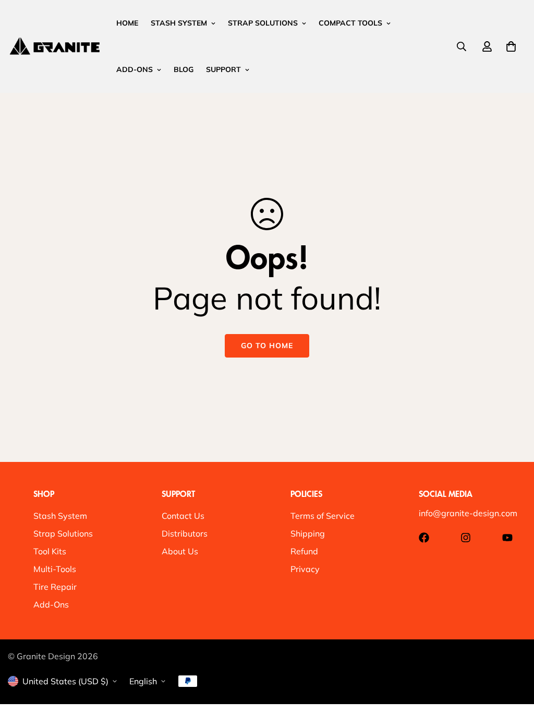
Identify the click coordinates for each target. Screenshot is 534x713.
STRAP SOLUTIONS (263, 23)
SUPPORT (223, 69)
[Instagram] (465, 537)
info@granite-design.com (468, 513)
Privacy (305, 569)
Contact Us (183, 515)
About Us (180, 551)
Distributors (185, 533)
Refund (304, 551)
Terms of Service (322, 515)
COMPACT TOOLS (350, 23)
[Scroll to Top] (514, 656)
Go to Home (267, 345)
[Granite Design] (55, 46)
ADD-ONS (134, 69)
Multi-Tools (54, 569)
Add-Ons (51, 604)
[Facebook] (424, 537)
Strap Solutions (63, 533)
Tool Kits (49, 551)
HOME (127, 23)
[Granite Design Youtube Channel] (507, 537)
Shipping (307, 533)
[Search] (461, 46)
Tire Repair (55, 586)
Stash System (60, 515)
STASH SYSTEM (179, 23)
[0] (511, 46)
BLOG (183, 69)
